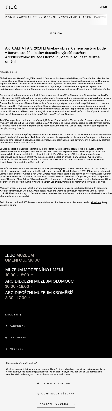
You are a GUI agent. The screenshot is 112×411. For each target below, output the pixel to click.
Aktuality (28, 17)
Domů (10, 17)
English (11, 314)
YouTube (16, 349)
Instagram (18, 337)
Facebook (17, 326)
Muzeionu (96, 202)
